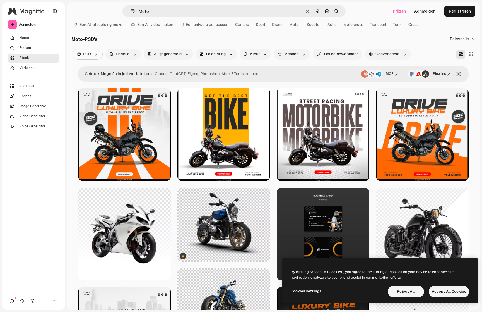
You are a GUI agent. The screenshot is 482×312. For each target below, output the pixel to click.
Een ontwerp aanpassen (207, 24)
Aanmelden (424, 11)
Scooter (314, 24)
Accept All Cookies (449, 291)
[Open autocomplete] (130, 11)
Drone (277, 24)
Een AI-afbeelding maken (102, 24)
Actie (332, 24)
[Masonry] (460, 54)
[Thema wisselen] (32, 300)
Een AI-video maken (155, 24)
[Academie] (22, 300)
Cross (413, 24)
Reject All (406, 291)
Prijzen (399, 11)
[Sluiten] (458, 74)
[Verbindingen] (12, 300)
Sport (260, 24)
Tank (397, 24)
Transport (378, 24)
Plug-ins (439, 74)
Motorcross (353, 24)
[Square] (470, 54)
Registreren (460, 11)
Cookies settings (306, 291)
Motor (294, 24)
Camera (242, 24)
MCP (390, 74)
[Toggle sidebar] (54, 11)
